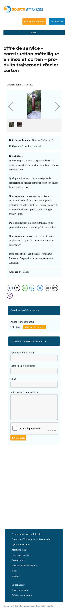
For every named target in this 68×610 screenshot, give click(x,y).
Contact (15, 576)
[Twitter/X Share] (17, 288)
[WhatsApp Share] (25, 288)
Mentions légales (20, 549)
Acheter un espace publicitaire (27, 534)
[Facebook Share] (10, 288)
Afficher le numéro (34, 327)
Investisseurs (18, 560)
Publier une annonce (34, 21)
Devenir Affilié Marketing (24, 565)
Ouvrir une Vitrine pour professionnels (31, 539)
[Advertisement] (34, 486)
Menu (34, 32)
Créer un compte (20, 590)
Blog (14, 570)
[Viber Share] (10, 296)
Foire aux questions (21, 555)
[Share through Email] (48, 288)
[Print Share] (55, 288)
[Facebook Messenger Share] (40, 288)
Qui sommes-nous (21, 544)
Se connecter (56, 21)
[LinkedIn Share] (32, 288)
